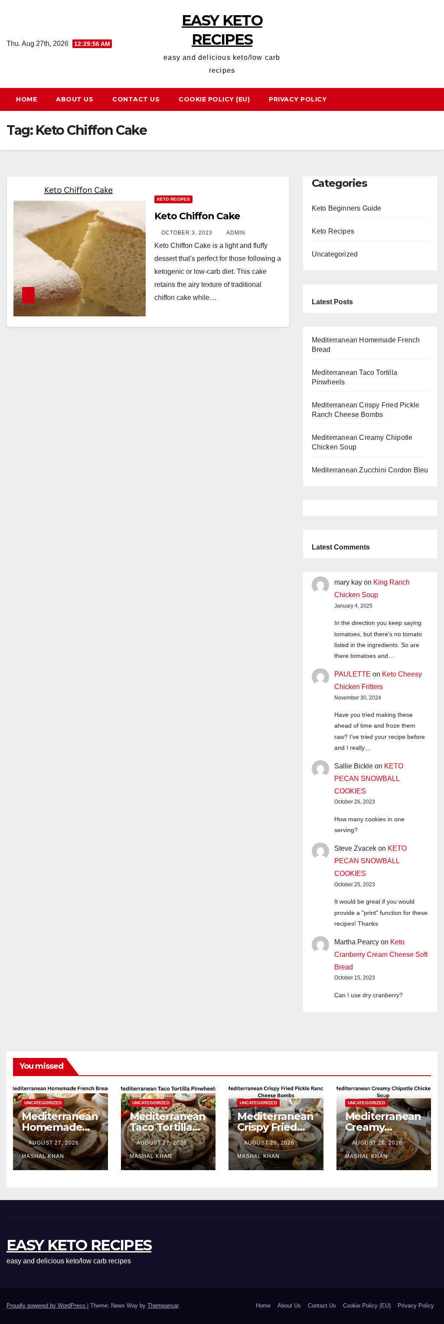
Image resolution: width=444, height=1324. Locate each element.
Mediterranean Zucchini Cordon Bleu (370, 470)
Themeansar (162, 1305)
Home (26, 99)
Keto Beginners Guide (347, 208)
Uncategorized (335, 254)
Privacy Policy (297, 99)
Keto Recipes (173, 199)
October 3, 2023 (187, 233)
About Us (74, 99)
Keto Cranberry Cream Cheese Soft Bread (381, 954)
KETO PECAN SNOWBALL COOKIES (368, 778)
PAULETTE (352, 674)
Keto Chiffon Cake (196, 216)
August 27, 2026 (55, 1143)
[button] (434, 99)
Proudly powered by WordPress (47, 1305)
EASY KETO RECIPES (79, 1245)
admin (235, 233)
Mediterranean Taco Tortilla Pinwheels (168, 1127)
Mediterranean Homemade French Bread (60, 1127)
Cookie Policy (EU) (214, 99)
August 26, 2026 (270, 1143)
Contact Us (136, 99)
